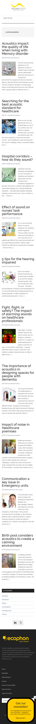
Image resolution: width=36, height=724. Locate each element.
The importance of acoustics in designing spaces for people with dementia (18, 372)
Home (3, 669)
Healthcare (5, 599)
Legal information (7, 693)
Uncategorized (6, 611)
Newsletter (5, 673)
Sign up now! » (21, 718)
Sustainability (6, 607)
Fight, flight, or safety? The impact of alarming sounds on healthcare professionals (17, 314)
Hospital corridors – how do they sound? (17, 158)
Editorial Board (6, 677)
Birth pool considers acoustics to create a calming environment (18, 540)
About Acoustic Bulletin (8, 685)
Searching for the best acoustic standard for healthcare (15, 106)
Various (4, 614)
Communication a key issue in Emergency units (15, 482)
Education (5, 596)
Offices (4, 603)
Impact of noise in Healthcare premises (16, 427)
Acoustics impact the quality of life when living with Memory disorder (15, 48)
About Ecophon (6, 689)
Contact (4, 681)
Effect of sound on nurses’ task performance (16, 210)
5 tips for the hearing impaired (18, 260)
